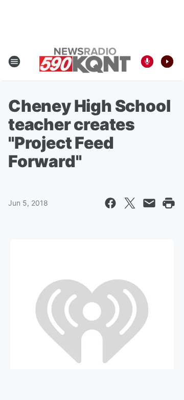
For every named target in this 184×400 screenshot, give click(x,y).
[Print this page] (169, 203)
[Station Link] (85, 61)
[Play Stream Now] (167, 61)
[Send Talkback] (147, 61)
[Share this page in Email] (149, 203)
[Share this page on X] (130, 203)
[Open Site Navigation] (14, 61)
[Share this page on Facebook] (110, 203)
